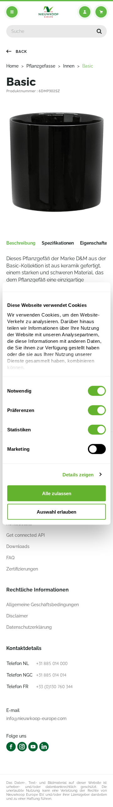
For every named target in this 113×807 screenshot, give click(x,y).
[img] (48, 12)
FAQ (10, 557)
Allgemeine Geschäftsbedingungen (42, 604)
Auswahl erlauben (56, 511)
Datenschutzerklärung (29, 627)
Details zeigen (78, 474)
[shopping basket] (101, 12)
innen (68, 66)
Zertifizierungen (22, 568)
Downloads (18, 546)
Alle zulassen (56, 493)
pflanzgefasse (40, 66)
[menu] (12, 12)
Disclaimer (17, 615)
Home (12, 66)
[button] (99, 31)
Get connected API (25, 535)
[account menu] (84, 12)
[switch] (97, 410)
